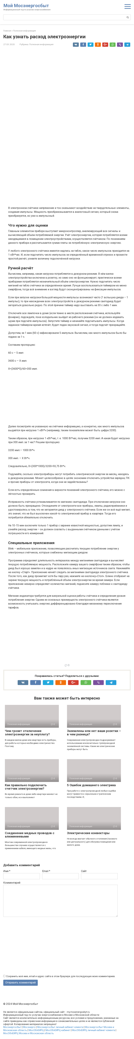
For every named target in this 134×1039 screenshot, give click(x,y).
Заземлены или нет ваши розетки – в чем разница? (94, 732)
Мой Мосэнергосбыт (26, 5)
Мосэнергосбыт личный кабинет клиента (60, 1027)
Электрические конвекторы (88, 833)
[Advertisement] (69, 179)
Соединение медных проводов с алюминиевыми (29, 834)
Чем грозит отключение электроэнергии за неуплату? (27, 732)
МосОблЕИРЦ (36, 1030)
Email (46, 871)
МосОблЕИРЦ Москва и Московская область (28, 1033)
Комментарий (11, 882)
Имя (6, 871)
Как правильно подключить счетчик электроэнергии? (26, 786)
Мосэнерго (29, 1027)
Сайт (84, 871)
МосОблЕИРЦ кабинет (58, 1030)
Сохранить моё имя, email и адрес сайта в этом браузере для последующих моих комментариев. (60, 976)
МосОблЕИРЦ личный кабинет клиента (93, 1030)
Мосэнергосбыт (12, 1027)
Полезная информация (41, 44)
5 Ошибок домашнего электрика (91, 785)
